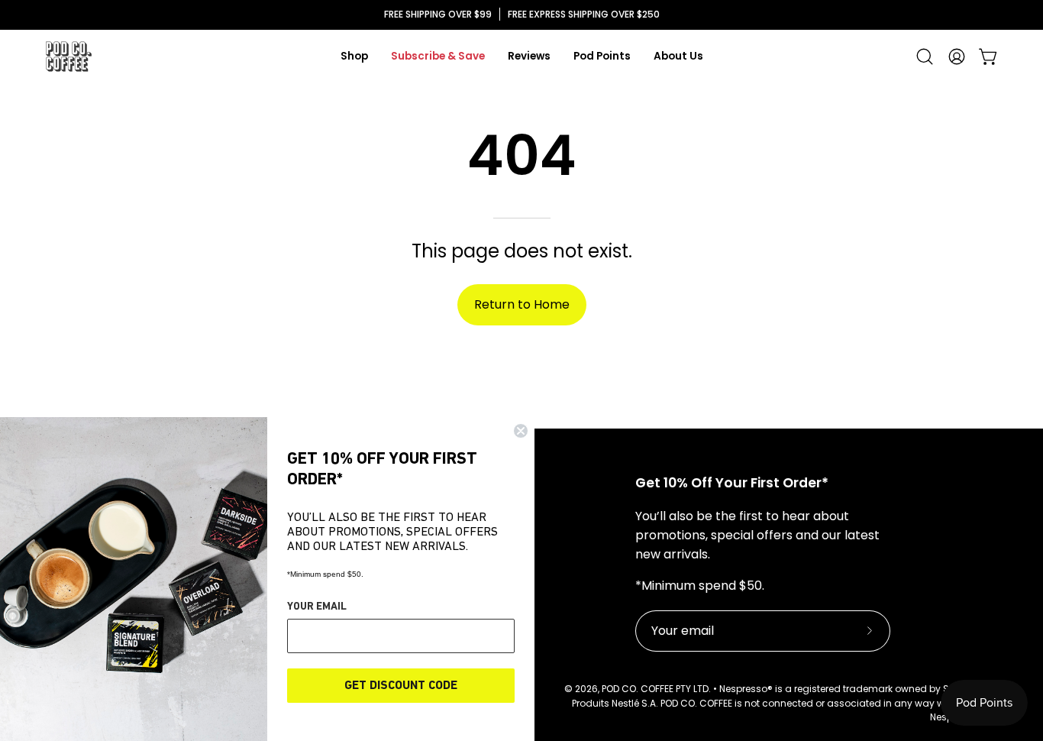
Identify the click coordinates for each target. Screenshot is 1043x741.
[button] (925, 56)
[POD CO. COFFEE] (69, 56)
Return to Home (522, 304)
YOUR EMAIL (317, 607)
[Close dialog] (520, 430)
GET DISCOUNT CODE (400, 686)
